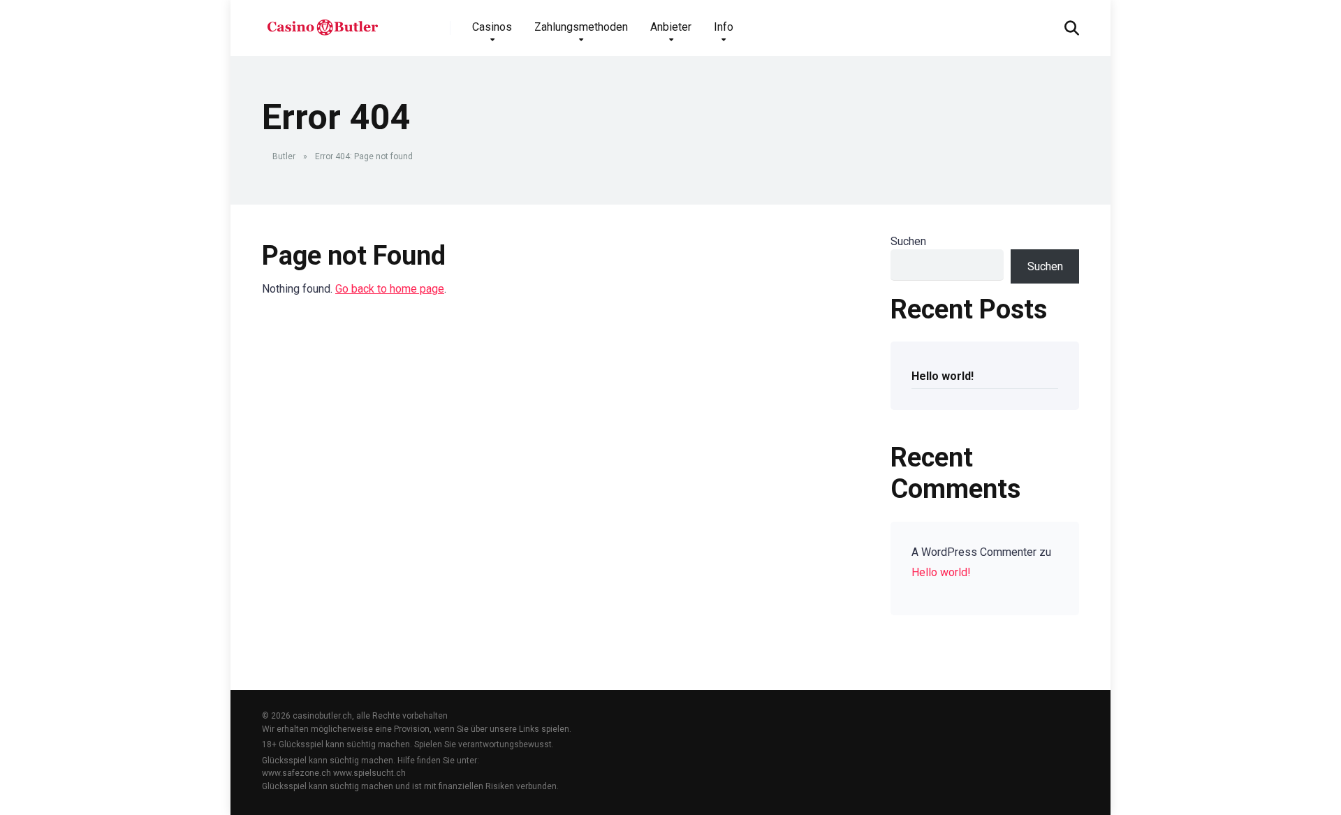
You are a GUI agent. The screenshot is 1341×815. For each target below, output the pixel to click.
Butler (283, 156)
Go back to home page (389, 288)
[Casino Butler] (322, 22)
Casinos (492, 27)
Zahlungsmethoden (581, 27)
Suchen (908, 241)
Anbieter (670, 27)
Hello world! (942, 376)
